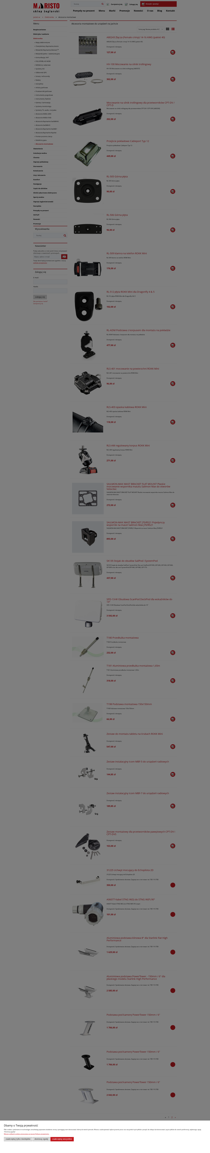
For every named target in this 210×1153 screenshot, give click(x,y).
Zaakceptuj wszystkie (62, 1139)
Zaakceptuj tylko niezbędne (18, 1139)
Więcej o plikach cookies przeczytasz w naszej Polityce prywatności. (26, 1134)
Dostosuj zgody (41, 1139)
